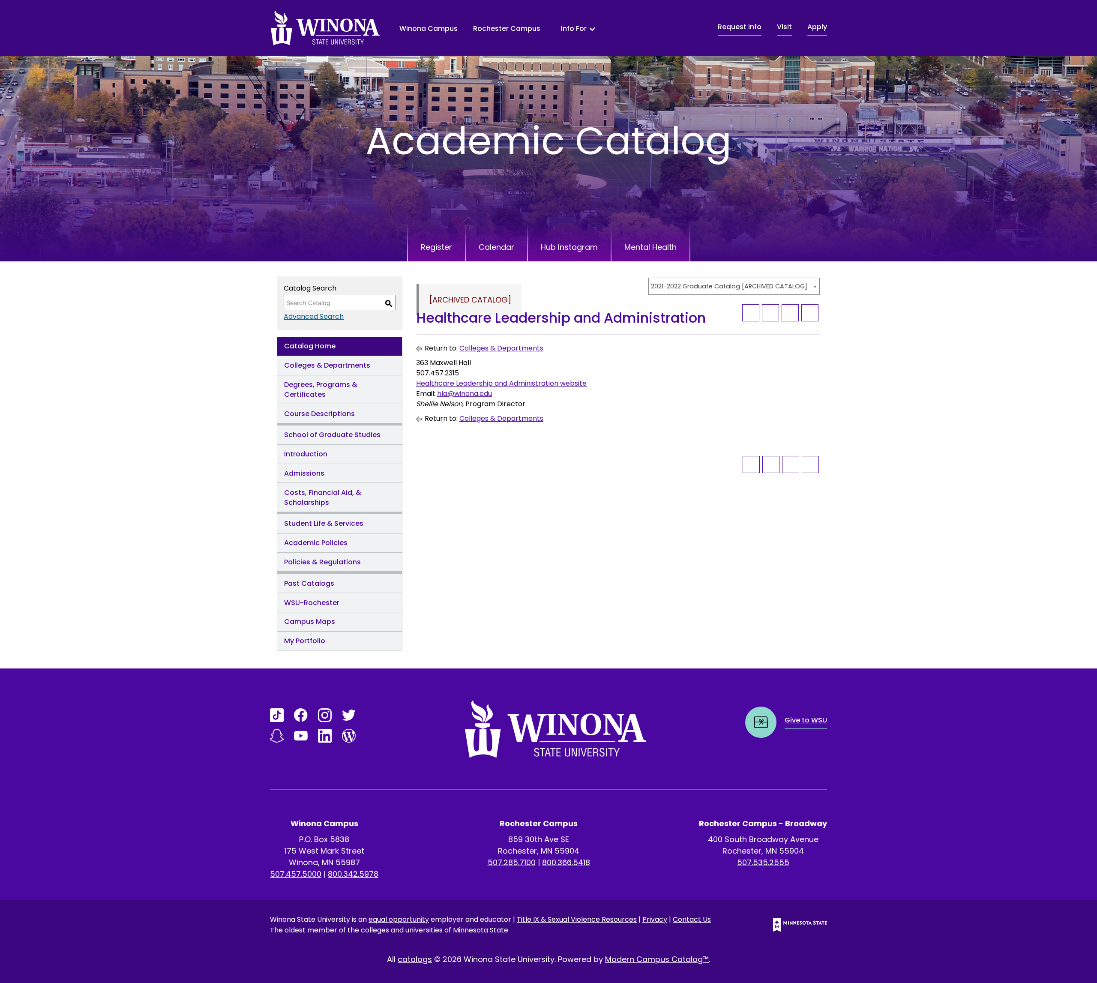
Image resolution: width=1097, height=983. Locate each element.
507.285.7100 (512, 862)
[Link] (277, 715)
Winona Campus (428, 28)
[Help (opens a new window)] (809, 312)
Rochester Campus (506, 28)
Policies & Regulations (322, 562)
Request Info (739, 27)
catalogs (415, 959)
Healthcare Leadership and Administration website (501, 383)
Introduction (305, 454)
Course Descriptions (319, 414)
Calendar (496, 247)
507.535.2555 (763, 862)
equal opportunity (399, 919)
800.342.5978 (353, 874)
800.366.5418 (566, 862)
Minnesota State (480, 930)
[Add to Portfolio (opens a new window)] (750, 312)
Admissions (304, 473)
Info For (574, 29)
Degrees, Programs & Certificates (320, 389)
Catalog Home (310, 346)
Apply (817, 27)
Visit (784, 27)
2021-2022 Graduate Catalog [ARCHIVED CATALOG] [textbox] (729, 286)
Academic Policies (316, 543)
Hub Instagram (569, 247)
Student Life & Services (323, 523)
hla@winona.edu (464, 394)
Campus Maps (309, 621)
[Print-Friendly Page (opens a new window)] (790, 312)
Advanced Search (314, 316)
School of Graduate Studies (332, 435)
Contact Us (692, 919)
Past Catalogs (309, 583)
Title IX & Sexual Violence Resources (577, 919)
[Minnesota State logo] (793, 925)
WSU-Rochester (311, 603)
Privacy (654, 919)
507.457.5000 (295, 874)
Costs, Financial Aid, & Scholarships (322, 497)
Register (436, 247)
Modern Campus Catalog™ (657, 959)
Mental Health (650, 247)
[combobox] (734, 286)
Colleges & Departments (327, 365)
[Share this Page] (770, 312)
